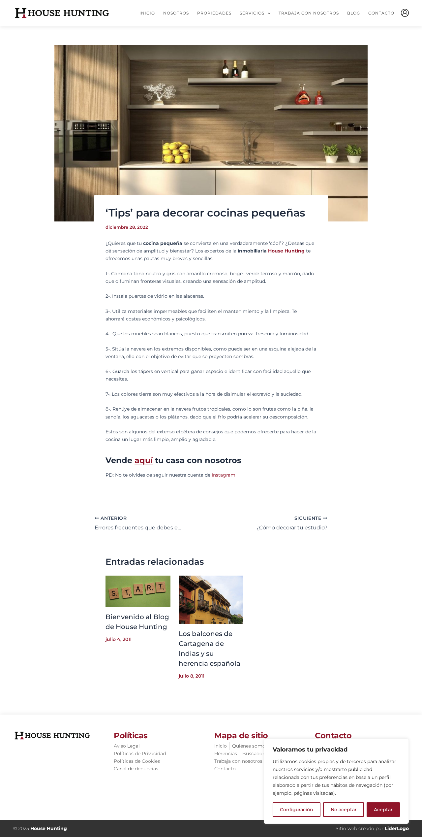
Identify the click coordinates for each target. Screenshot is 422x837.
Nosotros (176, 13)
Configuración (296, 810)
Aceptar (383, 810)
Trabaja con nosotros (309, 13)
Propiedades (214, 13)
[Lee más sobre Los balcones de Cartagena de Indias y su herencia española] (211, 599)
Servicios (252, 13)
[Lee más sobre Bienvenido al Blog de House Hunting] (138, 591)
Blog (353, 13)
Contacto (381, 13)
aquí (144, 460)
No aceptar (344, 810)
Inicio (147, 13)
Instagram (223, 475)
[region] (336, 781)
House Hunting (286, 251)
